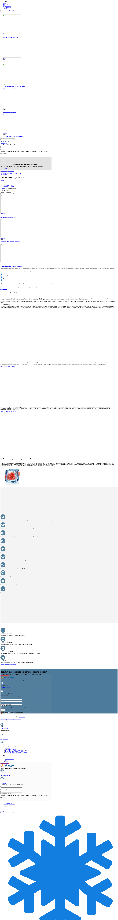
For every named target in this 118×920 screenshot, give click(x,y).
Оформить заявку (4, 675)
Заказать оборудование (5, 310)
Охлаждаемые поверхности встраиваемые (14, 86)
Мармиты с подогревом (9, 112)
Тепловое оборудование (8, 185)
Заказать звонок (3, 143)
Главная (2, 188)
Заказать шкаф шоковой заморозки (7, 366)
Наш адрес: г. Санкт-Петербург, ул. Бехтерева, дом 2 (11, 173)
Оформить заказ (3, 289)
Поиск (14, 139)
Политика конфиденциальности (7, 714)
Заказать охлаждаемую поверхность (8, 411)
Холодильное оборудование (9, 186)
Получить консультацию (5, 594)
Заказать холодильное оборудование (8, 664)
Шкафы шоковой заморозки (10, 37)
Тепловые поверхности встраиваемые (13, 136)
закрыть (2, 180)
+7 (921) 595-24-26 (5, 141)
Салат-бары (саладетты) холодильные (13, 61)
